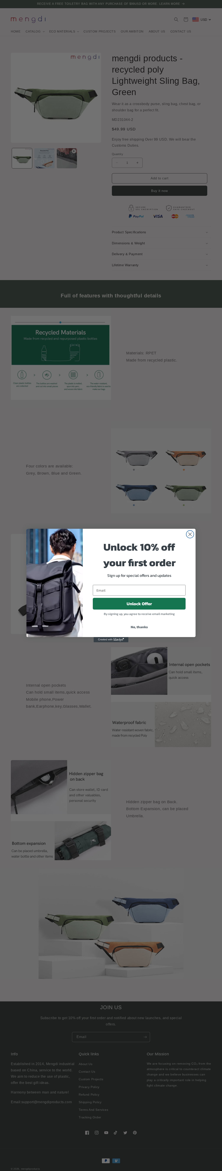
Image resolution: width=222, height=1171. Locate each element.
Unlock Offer (139, 603)
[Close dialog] (190, 534)
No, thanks (139, 626)
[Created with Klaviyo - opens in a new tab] (111, 639)
